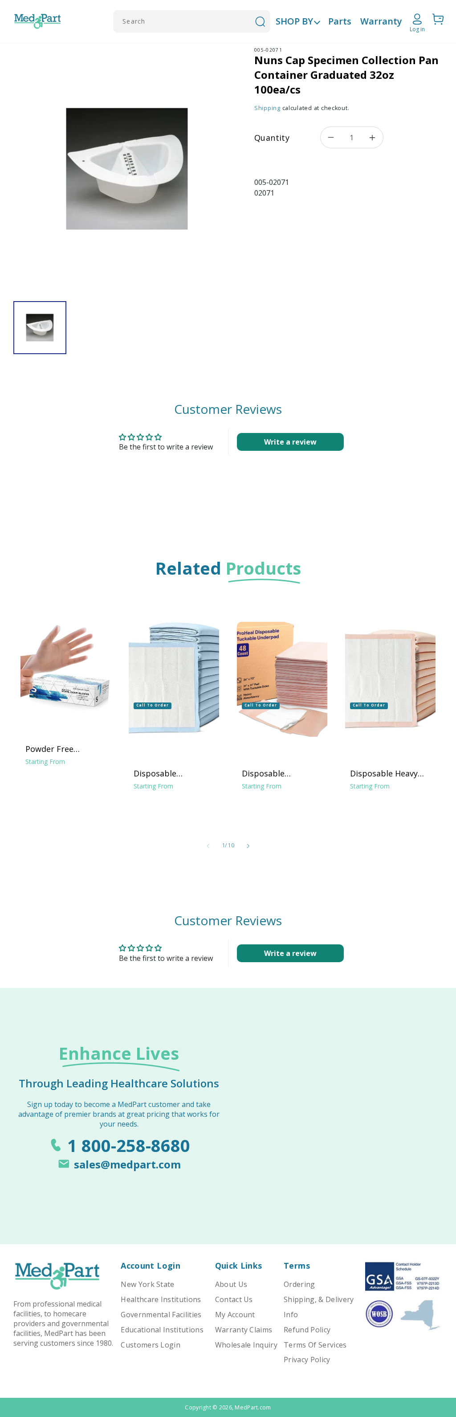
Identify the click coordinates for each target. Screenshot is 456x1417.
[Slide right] (248, 846)
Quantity (271, 137)
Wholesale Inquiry (246, 1345)
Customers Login (150, 1345)
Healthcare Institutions (161, 1299)
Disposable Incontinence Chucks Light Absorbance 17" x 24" (173, 773)
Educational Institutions (162, 1330)
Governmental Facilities (161, 1314)
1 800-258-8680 (128, 1145)
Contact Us (234, 1299)
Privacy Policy (307, 1359)
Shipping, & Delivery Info (319, 1306)
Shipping (267, 108)
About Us (231, 1284)
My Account (235, 1314)
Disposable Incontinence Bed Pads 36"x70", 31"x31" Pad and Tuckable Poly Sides (282, 773)
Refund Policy (307, 1330)
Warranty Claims (244, 1330)
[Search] (260, 21)
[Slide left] (208, 846)
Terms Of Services (315, 1345)
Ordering (299, 1284)
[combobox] (191, 21)
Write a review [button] (290, 442)
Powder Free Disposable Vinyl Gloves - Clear (57, 748)
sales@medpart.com (127, 1164)
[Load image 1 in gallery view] (39, 327)
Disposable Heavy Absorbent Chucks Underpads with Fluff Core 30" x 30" (390, 773)
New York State (147, 1284)
